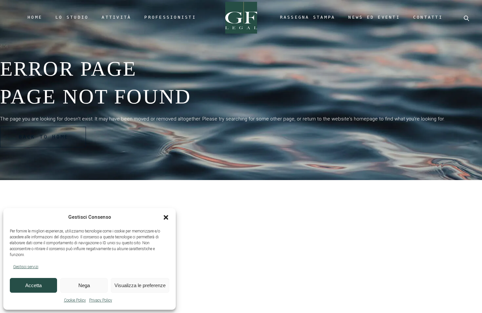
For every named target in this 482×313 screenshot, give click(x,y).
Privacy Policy (100, 300)
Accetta (33, 285)
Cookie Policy (75, 300)
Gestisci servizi (25, 267)
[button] (166, 217)
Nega (84, 285)
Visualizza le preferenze (140, 285)
